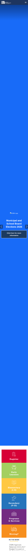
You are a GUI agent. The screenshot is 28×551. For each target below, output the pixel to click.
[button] (1, 227)
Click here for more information (14, 234)
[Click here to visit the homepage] (7, 2)
